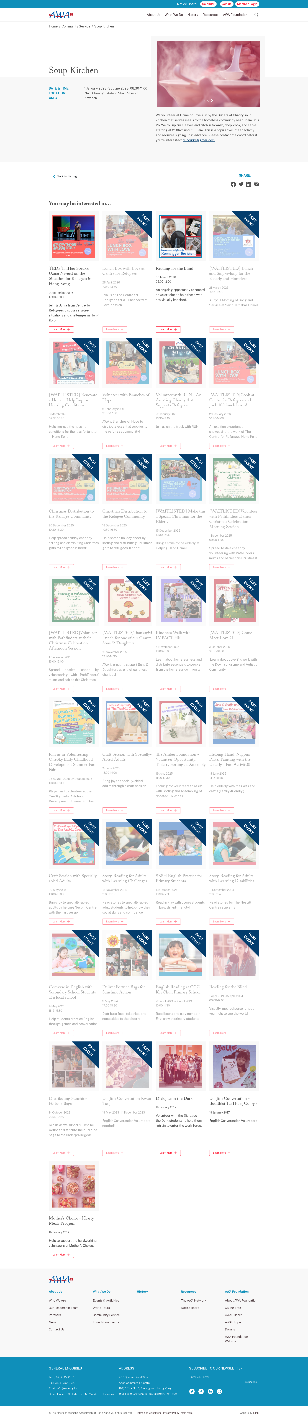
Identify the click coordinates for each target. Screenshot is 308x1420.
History (192, 15)
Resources (211, 15)
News (53, 1322)
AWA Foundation (235, 15)
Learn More (59, 329)
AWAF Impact (234, 1322)
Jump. (256, 1412)
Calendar (208, 4)
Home (53, 26)
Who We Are (57, 1300)
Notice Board (187, 4)
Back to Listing (67, 176)
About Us (153, 15)
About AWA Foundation (241, 1300)
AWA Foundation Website (236, 1339)
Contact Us (56, 1329)
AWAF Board (233, 1315)
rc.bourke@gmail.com (199, 140)
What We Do (174, 15)
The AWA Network (193, 1300)
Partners (55, 1315)
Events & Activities (106, 1300)
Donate (230, 1329)
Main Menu (187, 1412)
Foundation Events (106, 1322)
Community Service (76, 26)
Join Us (227, 4)
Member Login (247, 4)
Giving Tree (233, 1308)
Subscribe (251, 1382)
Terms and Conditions (149, 1412)
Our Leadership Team (63, 1308)
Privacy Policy (171, 1412)
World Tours (101, 1308)
